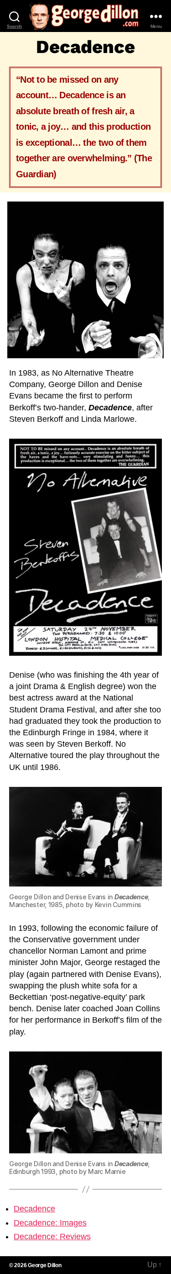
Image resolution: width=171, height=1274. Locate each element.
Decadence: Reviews (52, 1236)
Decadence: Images (50, 1222)
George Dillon (45, 1265)
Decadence (34, 1208)
